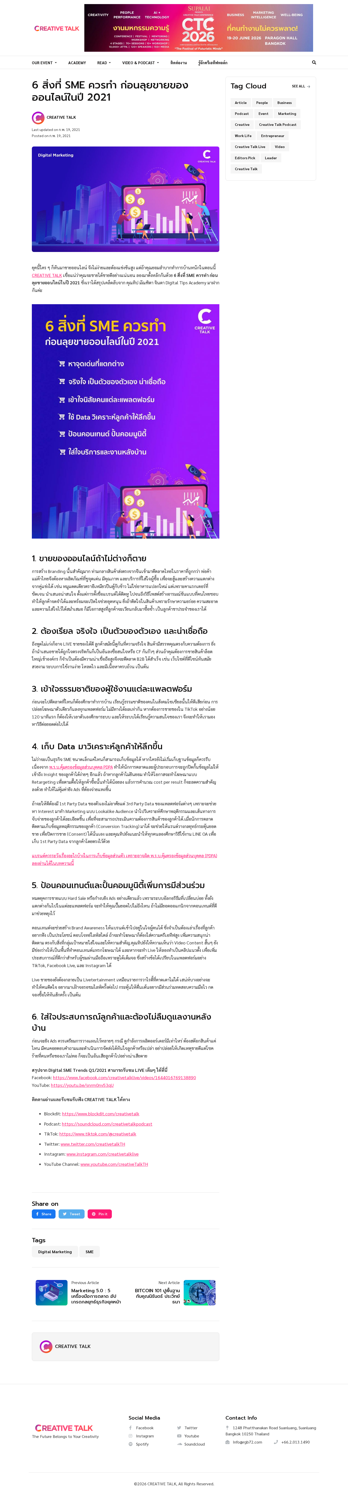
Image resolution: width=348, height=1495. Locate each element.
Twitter (190, 1427)
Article (241, 102)
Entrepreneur (272, 135)
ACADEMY (77, 62)
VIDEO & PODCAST (139, 62)
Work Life (243, 135)
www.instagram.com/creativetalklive (102, 1154)
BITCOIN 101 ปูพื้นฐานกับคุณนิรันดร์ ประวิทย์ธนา (157, 1296)
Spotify (142, 1444)
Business (284, 102)
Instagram (144, 1435)
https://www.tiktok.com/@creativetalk (97, 1134)
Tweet (74, 1213)
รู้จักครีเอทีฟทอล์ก (212, 62)
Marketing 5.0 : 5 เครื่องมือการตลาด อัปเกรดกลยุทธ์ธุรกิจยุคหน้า (96, 1296)
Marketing (287, 113)
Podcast (242, 113)
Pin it (103, 1213)
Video (280, 146)
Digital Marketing (55, 1251)
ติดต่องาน (178, 62)
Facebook (144, 1427)
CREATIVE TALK (47, 275)
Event (264, 113)
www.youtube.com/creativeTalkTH (114, 1164)
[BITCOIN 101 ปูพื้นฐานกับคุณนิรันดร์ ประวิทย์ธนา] (198, 1292)
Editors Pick (245, 157)
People (262, 102)
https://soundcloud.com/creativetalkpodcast (107, 1124)
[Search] (314, 62)
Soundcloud (194, 1444)
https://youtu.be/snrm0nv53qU (82, 1085)
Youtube (191, 1435)
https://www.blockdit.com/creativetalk (100, 1113)
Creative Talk (246, 168)
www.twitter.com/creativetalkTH (93, 1144)
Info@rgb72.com (247, 1442)
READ (102, 62)
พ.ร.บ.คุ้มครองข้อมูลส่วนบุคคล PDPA (81, 767)
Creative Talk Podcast (278, 124)
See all (299, 86)
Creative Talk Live (250, 146)
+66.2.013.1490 (295, 1442)
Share (46, 1213)
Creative (242, 124)
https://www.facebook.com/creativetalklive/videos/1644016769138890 (124, 1077)
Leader (271, 157)
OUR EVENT (43, 62)
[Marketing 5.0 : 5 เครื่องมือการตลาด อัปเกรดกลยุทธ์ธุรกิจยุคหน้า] (53, 1292)
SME (89, 1251)
